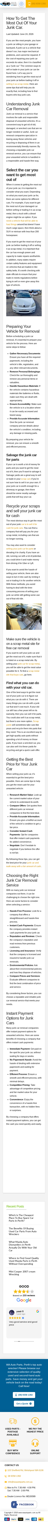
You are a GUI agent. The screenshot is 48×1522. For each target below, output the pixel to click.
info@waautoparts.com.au (20, 1482)
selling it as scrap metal (17, 84)
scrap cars (26, 479)
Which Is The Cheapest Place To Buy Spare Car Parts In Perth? (21, 1218)
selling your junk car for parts (19, 549)
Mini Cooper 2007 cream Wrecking (22, 1273)
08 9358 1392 (14, 1476)
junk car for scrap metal (29, 664)
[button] (21, 4)
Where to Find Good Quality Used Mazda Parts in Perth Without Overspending (24, 1261)
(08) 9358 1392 (38, 4)
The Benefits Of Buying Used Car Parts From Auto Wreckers (23, 1231)
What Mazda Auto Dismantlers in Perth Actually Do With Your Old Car (23, 1246)
